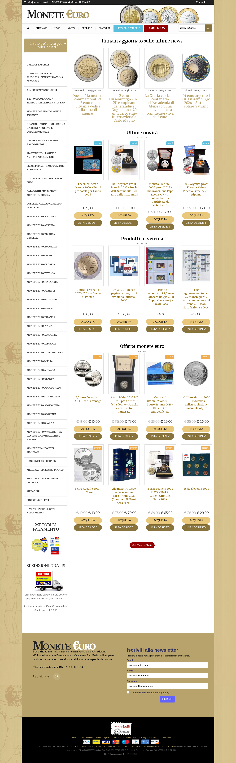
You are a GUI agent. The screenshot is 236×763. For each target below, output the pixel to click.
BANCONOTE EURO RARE (41, 461)
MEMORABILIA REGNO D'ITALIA (45, 469)
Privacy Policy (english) (110, 746)
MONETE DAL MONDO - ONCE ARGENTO (44, 113)
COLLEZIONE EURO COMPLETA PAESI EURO (44, 205)
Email (130, 660)
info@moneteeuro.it (37, 2)
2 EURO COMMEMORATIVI (42, 89)
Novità (71, 28)
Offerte (87, 28)
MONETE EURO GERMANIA (42, 299)
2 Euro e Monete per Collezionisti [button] (46, 45)
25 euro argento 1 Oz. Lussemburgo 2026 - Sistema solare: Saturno (196, 101)
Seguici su (41, 676)
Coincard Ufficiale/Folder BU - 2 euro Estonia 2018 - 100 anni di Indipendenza (160, 404)
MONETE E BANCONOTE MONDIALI (40, 450)
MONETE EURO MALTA (40, 361)
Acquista (88, 215)
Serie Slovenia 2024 (196, 488)
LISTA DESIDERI (88, 222)
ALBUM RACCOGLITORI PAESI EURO (44, 180)
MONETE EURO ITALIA (39, 326)
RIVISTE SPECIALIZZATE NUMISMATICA (41, 510)
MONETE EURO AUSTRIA (41, 225)
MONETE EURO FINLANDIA (42, 281)
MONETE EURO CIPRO (39, 255)
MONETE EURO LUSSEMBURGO (45, 352)
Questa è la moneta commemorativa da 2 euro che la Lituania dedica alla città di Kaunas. (88, 104)
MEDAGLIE (33, 491)
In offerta (89, 738)
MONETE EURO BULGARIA (42, 246)
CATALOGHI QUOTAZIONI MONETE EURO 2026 (42, 193)
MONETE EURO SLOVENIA (41, 414)
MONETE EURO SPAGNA (40, 423)
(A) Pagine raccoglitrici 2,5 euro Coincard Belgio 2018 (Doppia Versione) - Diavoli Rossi (160, 297)
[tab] (45, 45)
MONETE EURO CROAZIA (41, 264)
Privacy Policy (80, 746)
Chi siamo (41, 28)
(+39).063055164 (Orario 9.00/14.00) (71, 2)
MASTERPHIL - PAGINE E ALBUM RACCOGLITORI (41, 155)
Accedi (201, 2)
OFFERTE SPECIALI (38, 64)
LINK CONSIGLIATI (38, 500)
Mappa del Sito (168, 746)
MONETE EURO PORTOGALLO (44, 387)
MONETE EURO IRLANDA (41, 317)
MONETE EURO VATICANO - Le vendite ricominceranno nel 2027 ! (44, 435)
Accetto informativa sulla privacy (150, 692)
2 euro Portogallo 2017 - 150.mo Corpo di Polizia (88, 293)
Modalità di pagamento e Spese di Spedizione (152, 738)
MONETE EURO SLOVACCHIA (43, 405)
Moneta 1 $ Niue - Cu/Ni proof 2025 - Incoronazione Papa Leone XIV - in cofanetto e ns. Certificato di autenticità (160, 194)
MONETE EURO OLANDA (40, 378)
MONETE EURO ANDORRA (41, 216)
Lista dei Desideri (128, 28)
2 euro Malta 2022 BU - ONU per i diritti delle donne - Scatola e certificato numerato (124, 404)
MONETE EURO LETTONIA (42, 334)
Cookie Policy (93, 746)
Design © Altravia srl (151, 746)
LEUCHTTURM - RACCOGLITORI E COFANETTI (46, 167)
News (57, 28)
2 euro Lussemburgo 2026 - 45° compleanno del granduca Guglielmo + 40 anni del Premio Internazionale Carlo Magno (124, 108)
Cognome (132, 681)
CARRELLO (156, 28)
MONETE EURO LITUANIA (41, 343)
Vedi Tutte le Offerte (142, 545)
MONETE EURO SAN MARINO (43, 396)
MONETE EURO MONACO (41, 370)
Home (73, 738)
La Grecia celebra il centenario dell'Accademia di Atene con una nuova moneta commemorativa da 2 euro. (160, 106)
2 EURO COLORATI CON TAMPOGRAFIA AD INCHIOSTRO (46, 100)
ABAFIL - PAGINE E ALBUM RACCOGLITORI (42, 142)
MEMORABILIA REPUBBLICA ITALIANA (43, 480)
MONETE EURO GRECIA (40, 308)
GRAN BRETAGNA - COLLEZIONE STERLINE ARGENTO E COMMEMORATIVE (46, 128)
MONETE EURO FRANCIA (41, 290)
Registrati (107, 738)
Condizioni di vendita (122, 738)
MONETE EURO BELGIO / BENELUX (41, 236)
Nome (130, 670)
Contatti (104, 28)
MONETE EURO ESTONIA (41, 273)
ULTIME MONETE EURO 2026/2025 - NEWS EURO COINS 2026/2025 (45, 77)
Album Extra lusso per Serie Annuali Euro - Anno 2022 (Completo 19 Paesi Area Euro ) (124, 495)
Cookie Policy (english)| (131, 746)
